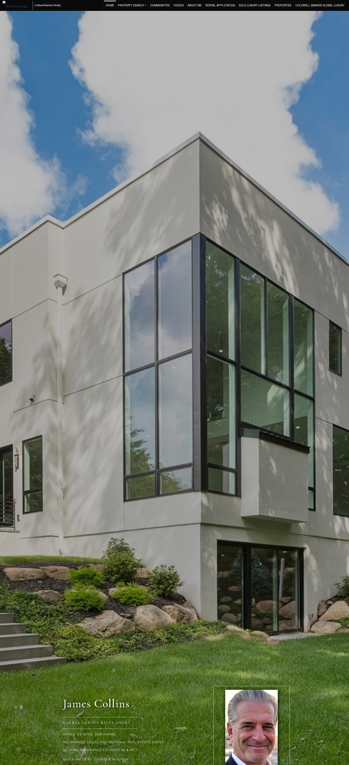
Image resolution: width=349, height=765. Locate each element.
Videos (179, 5)
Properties (283, 5)
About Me (195, 5)
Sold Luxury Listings (255, 5)
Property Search (132, 7)
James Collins (96, 703)
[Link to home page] (17, 5)
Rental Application (220, 5)
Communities (160, 5)
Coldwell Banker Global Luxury (319, 5)
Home (110, 5)
